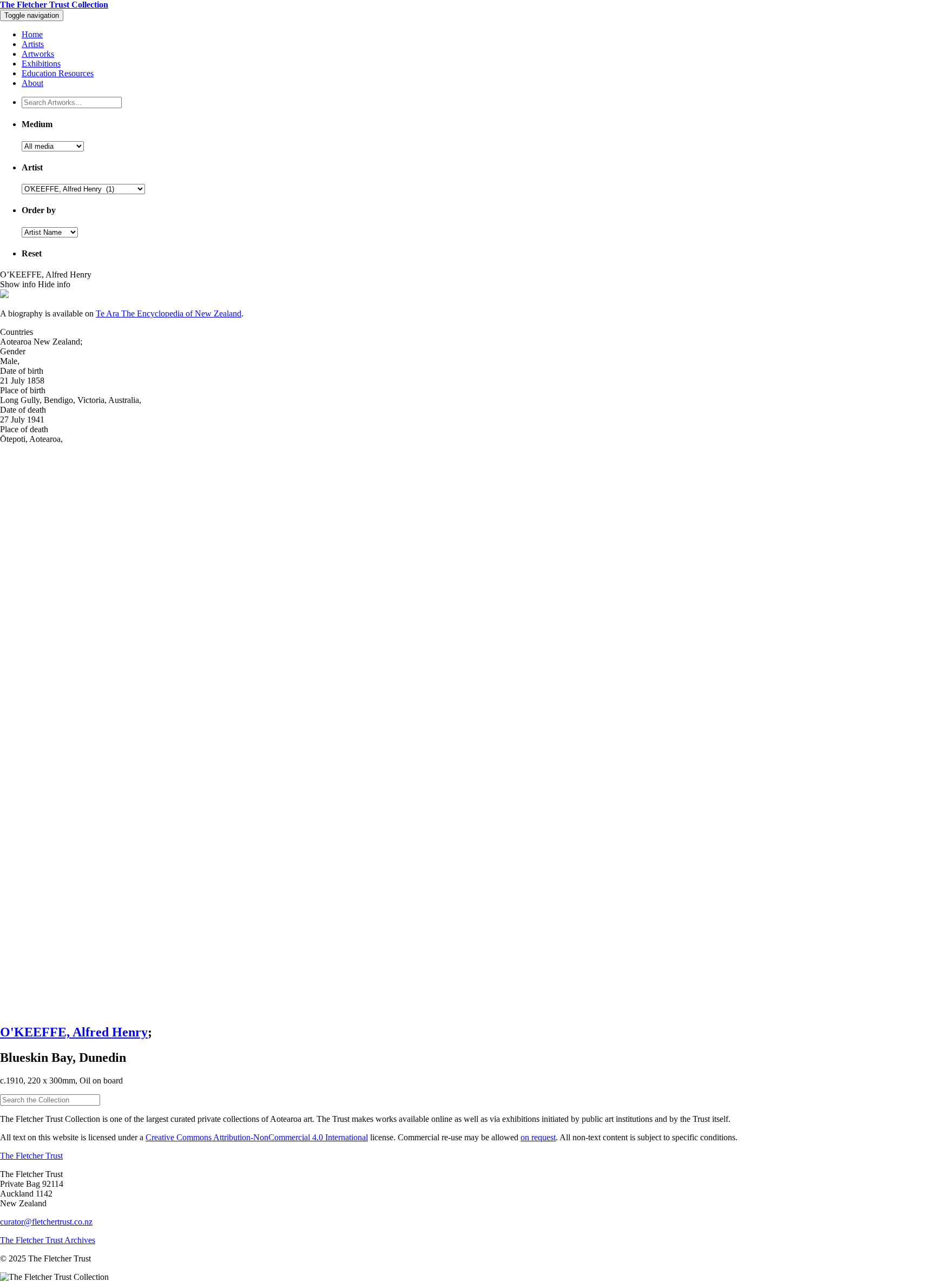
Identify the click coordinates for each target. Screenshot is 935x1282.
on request (538, 1137)
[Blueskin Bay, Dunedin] (467, 729)
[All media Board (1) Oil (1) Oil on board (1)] (53, 145)
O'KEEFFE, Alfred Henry (74, 1032)
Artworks (38, 53)
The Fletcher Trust (31, 1155)
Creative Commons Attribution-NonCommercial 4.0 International (257, 1137)
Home (32, 34)
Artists (33, 44)
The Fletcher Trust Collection (54, 4)
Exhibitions (41, 63)
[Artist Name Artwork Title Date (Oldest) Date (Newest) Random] (50, 231)
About (32, 83)
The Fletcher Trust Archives (47, 1240)
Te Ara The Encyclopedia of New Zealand (168, 313)
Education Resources (58, 73)
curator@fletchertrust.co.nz (46, 1221)
